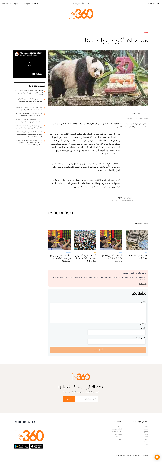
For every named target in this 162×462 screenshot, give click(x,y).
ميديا (146, 436)
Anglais (15, 4)
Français (27, 4)
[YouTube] (24, 422)
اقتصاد (146, 429)
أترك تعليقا (98, 350)
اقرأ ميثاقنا (142, 284)
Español (5, 4)
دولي (147, 444)
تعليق (143, 301)
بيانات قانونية (118, 434)
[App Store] (36, 446)
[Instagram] (15, 422)
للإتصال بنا (119, 436)
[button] (157, 457)
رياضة (146, 439)
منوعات (146, 32)
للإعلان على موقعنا (117, 431)
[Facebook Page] (33, 422)
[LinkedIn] (20, 422)
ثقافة (146, 434)
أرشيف (120, 439)
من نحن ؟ (119, 426)
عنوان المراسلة (139, 337)
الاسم (143, 328)
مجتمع (146, 431)
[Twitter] (29, 422)
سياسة (146, 426)
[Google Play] (21, 446)
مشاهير (146, 441)
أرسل (69, 399)
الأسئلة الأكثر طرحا (117, 429)
